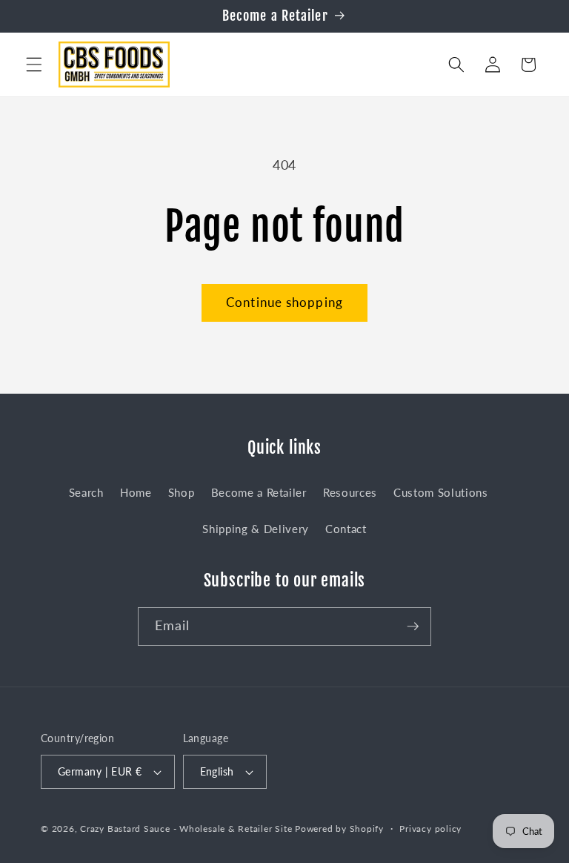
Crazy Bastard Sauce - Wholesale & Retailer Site (186, 828)
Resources (350, 492)
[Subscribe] (412, 626)
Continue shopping (284, 302)
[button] (34, 64)
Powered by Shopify (339, 828)
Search (86, 492)
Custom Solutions (440, 492)
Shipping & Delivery (255, 528)
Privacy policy (430, 828)
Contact (346, 528)
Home (136, 492)
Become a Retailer (259, 492)
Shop (181, 492)
